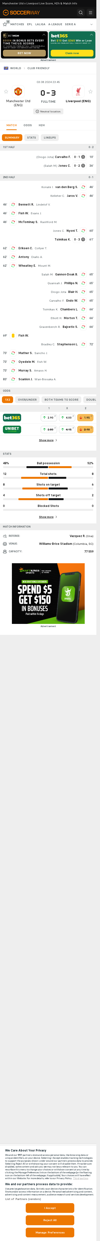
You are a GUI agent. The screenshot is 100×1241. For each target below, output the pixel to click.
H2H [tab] (42, 125)
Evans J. (36, 213)
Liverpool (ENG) (78, 101)
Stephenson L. (67, 344)
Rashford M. (48, 222)
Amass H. (40, 370)
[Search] (81, 13)
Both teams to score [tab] (61, 399)
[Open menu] (90, 13)
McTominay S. (28, 222)
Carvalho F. (56, 301)
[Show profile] (18, 91)
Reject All (50, 1220)
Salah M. (50, 166)
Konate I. (47, 187)
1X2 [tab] (7, 399)
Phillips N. (71, 283)
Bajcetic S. (70, 327)
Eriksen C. (25, 248)
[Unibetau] (12, 429)
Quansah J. (55, 283)
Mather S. (25, 353)
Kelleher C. (57, 196)
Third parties (80, 1178)
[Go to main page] (25, 13)
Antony (23, 257)
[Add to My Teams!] (6, 91)
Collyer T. (41, 248)
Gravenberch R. (50, 327)
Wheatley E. (27, 266)
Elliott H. (56, 318)
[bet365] (12, 418)
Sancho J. (41, 353)
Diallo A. (37, 257)
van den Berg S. (66, 187)
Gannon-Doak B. (66, 274)
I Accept (50, 1208)
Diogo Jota (45, 157)
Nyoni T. (72, 231)
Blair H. (73, 292)
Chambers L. (69, 309)
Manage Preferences (50, 1232)
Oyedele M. (26, 362)
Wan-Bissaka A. (45, 379)
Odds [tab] (28, 125)
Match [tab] (11, 125)
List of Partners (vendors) (23, 1199)
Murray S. (25, 370)
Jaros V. (72, 196)
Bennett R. (26, 205)
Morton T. (71, 318)
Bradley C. (48, 344)
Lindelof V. (43, 205)
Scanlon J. (25, 379)
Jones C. (59, 231)
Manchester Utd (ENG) (18, 103)
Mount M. (44, 266)
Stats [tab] (31, 137)
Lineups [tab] (50, 137)
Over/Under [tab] (27, 399)
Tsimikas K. (50, 309)
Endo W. (72, 301)
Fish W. (23, 213)
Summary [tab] (12, 137)
